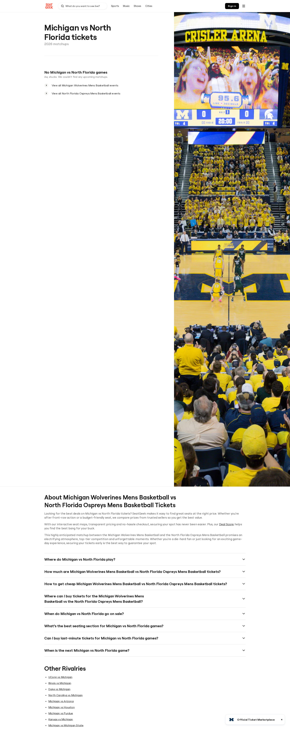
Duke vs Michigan (59, 689)
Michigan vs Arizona (61, 701)
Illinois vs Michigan (59, 683)
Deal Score (226, 524)
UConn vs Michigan (60, 677)
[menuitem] (115, 6)
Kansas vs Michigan (60, 719)
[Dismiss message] (281, 719)
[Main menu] (244, 6)
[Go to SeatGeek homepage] (49, 6)
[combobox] (82, 6)
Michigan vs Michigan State (65, 725)
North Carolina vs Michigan (65, 695)
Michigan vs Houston (61, 707)
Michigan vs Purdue (60, 713)
